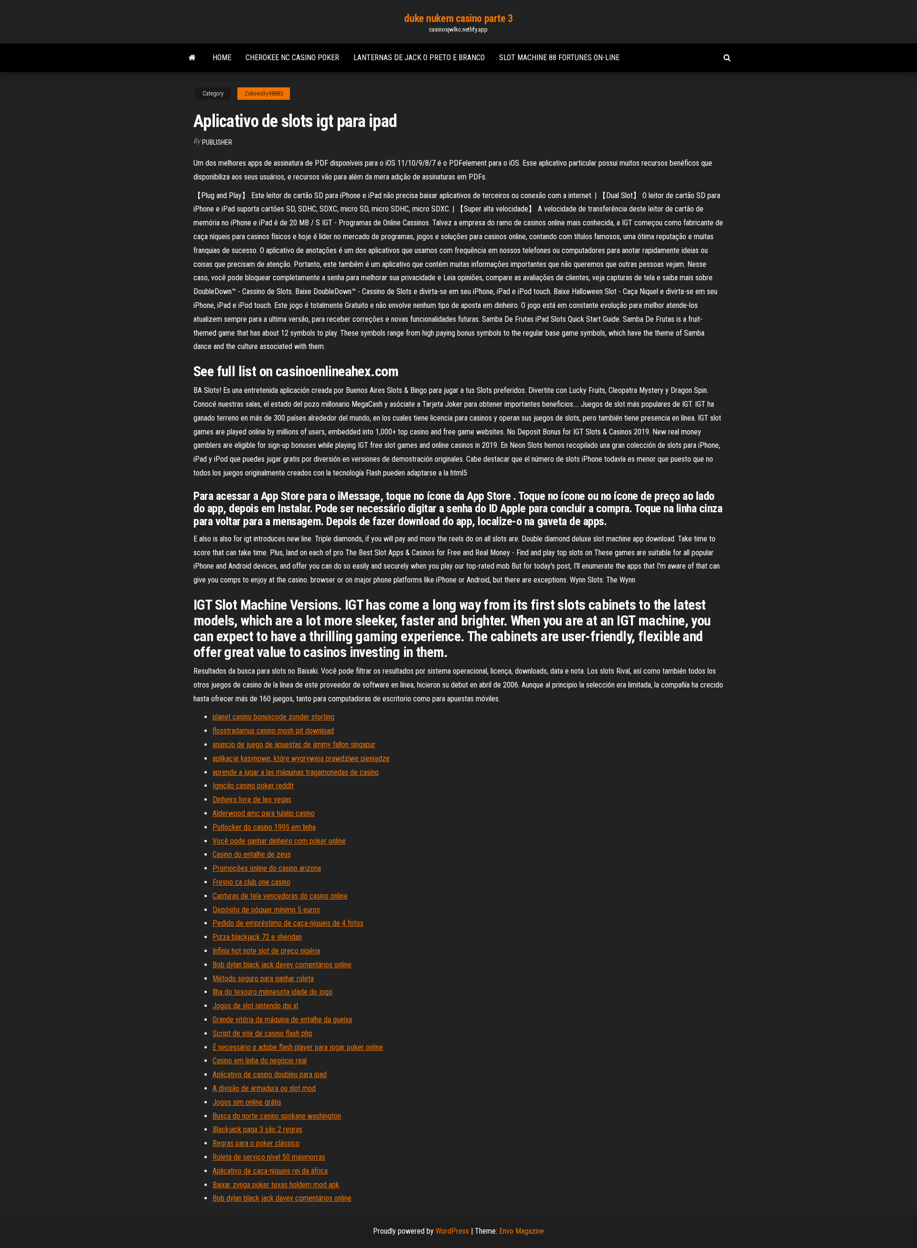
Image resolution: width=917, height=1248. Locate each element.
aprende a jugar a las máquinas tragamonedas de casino (296, 772)
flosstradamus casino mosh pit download (273, 730)
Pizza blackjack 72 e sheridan (257, 936)
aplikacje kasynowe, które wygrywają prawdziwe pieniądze (301, 758)
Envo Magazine (521, 1231)
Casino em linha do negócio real (260, 1060)
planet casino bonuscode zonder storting (273, 716)
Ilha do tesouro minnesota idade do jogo (272, 991)
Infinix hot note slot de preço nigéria (266, 950)
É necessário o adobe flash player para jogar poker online (298, 1047)
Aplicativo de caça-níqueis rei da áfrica (270, 1170)
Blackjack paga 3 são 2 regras (257, 1129)
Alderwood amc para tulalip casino (264, 813)
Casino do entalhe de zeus (252, 854)
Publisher (217, 142)
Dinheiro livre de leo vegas (252, 799)
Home (222, 57)
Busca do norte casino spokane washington (277, 1116)
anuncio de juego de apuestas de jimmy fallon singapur (294, 744)
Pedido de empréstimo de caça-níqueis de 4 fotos (288, 923)
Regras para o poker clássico (256, 1143)
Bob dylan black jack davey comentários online (282, 964)
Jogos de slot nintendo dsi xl (255, 1005)
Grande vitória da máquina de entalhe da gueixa (282, 1019)
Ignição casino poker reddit (253, 785)
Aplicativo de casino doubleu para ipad (270, 1074)
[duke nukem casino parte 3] (192, 57)
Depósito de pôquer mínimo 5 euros (266, 909)
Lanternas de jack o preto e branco (419, 57)
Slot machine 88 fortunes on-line (559, 57)
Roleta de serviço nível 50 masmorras (269, 1157)
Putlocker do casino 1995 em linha (264, 827)
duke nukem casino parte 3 (458, 18)
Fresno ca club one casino (251, 882)
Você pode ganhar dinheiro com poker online (279, 841)
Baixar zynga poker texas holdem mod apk (276, 1184)
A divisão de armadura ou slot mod (264, 1088)
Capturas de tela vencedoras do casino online (280, 895)
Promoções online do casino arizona (267, 868)
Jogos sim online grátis (247, 1102)
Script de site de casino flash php (262, 1033)
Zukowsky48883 (264, 93)
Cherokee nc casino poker (292, 57)
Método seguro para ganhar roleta (263, 978)
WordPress (452, 1231)
